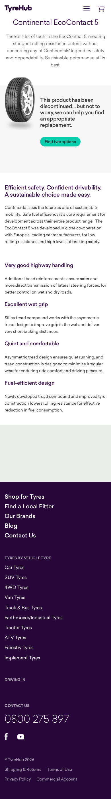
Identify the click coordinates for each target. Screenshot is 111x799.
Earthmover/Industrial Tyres (34, 617)
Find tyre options (60, 141)
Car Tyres (14, 567)
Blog (11, 526)
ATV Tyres (15, 637)
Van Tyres (15, 597)
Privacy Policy (18, 779)
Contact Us (20, 535)
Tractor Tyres (18, 627)
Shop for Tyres (24, 497)
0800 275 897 (37, 718)
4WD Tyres (16, 587)
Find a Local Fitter (29, 506)
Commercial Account (56, 779)
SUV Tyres (16, 577)
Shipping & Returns (23, 769)
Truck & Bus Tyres (23, 607)
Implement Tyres (22, 658)
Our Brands (20, 516)
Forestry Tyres (19, 647)
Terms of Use (59, 769)
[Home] (18, 8)
